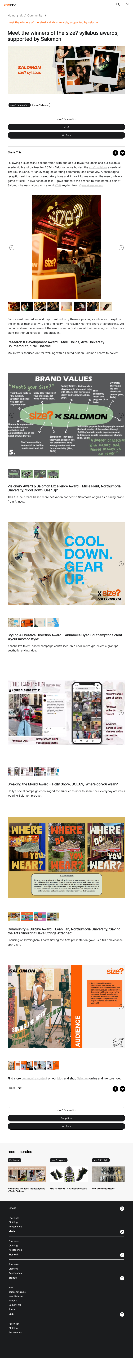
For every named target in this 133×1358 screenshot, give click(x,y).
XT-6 (58, 185)
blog (60, 1078)
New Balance (16, 1296)
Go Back (66, 135)
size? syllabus (98, 167)
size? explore (58, 1160)
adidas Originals (17, 1292)
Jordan (12, 1309)
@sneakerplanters (91, 185)
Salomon (82, 1078)
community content (34, 1078)
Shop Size (66, 1118)
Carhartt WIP (15, 1305)
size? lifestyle (101, 1160)
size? (66, 127)
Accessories (15, 1226)
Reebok (13, 1300)
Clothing (13, 1222)
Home (11, 15)
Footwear (14, 1160)
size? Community (31, 15)
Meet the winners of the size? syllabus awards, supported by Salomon (53, 22)
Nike (11, 1287)
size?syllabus (41, 105)
